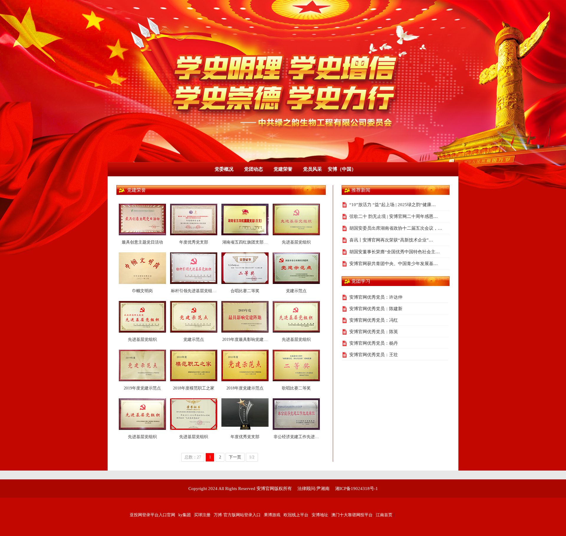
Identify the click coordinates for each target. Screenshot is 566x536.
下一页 (235, 457)
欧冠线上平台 (296, 515)
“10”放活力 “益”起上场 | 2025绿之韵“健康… (392, 204)
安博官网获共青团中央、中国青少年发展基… (393, 263)
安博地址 (320, 515)
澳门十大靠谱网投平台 (352, 515)
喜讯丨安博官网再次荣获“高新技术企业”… (391, 240)
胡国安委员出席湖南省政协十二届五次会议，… (395, 228)
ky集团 (184, 515)
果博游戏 (272, 515)
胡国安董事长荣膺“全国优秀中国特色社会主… (394, 251)
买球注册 (202, 515)
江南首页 (384, 515)
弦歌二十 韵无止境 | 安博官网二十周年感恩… (393, 216)
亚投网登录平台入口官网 (152, 515)
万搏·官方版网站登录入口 (237, 515)
